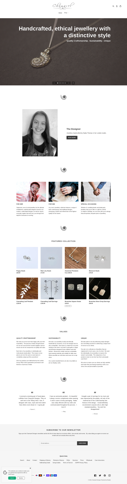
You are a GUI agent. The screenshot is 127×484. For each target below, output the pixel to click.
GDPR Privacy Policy (81, 462)
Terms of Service (68, 462)
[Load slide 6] (65, 83)
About (28, 460)
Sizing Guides (56, 462)
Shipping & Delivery (45, 460)
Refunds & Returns (58, 460)
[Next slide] (69, 83)
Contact (35, 460)
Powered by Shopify (106, 480)
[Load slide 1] (57, 83)
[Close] (30, 468)
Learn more (11, 474)
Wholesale (89, 460)
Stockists (75, 460)
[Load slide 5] (63, 83)
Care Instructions (99, 460)
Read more (72, 137)
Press (82, 460)
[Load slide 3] (60, 83)
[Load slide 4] (62, 83)
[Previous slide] (54, 83)
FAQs (68, 460)
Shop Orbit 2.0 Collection (99, 27)
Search (22, 460)
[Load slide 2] (59, 83)
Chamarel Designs (96, 480)
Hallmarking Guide (45, 462)
